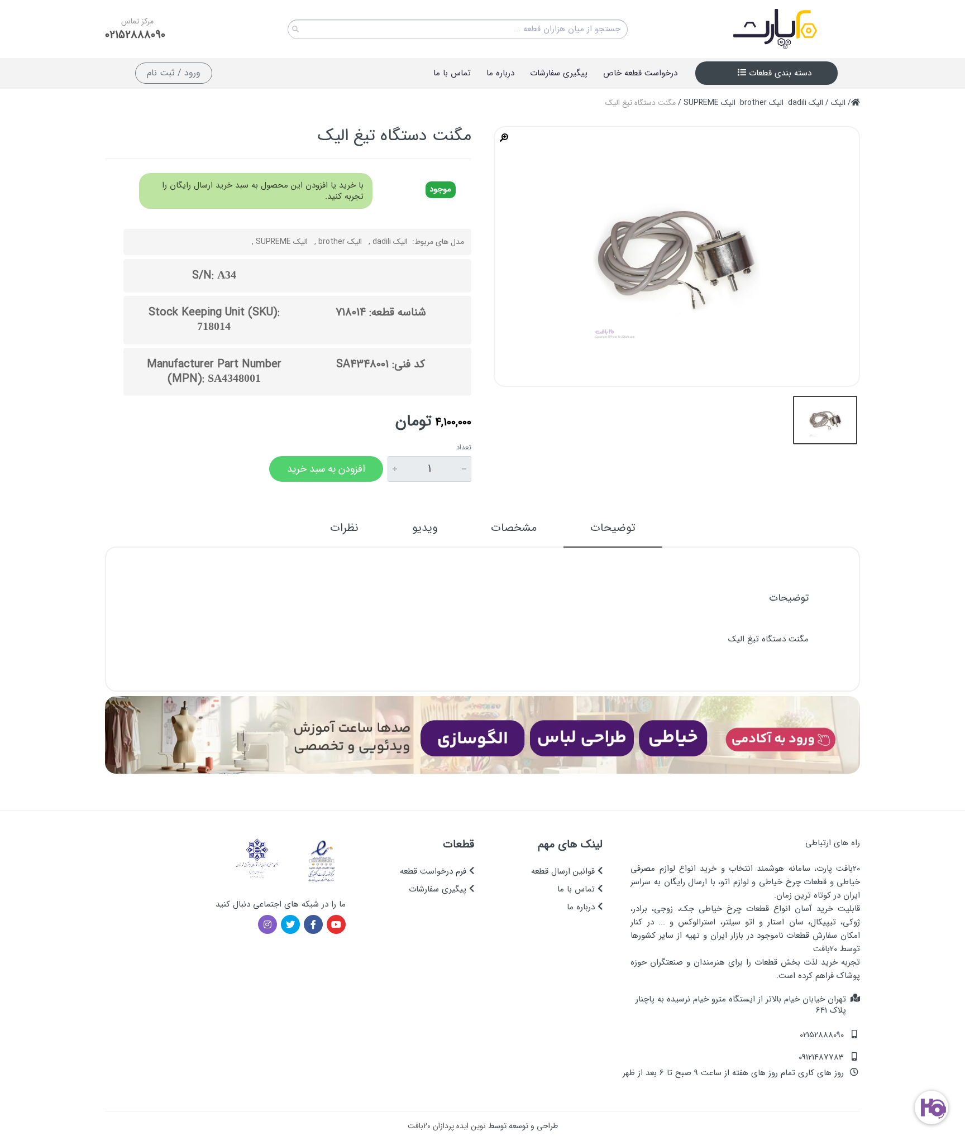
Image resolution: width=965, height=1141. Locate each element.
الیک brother (762, 102)
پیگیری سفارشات (439, 889)
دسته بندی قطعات (778, 73)
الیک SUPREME (709, 102)
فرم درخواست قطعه (434, 871)
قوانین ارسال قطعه (564, 871)
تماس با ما (577, 889)
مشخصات (514, 527)
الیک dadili (805, 102)
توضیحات (613, 527)
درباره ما (582, 907)
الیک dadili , (388, 242)
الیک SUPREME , (280, 242)
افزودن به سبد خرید (326, 469)
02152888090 (135, 35)
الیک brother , (338, 242)
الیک (838, 102)
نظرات (344, 527)
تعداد (463, 447)
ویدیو (424, 527)
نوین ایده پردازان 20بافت (447, 1126)
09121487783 (821, 1057)
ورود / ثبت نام (173, 73)
